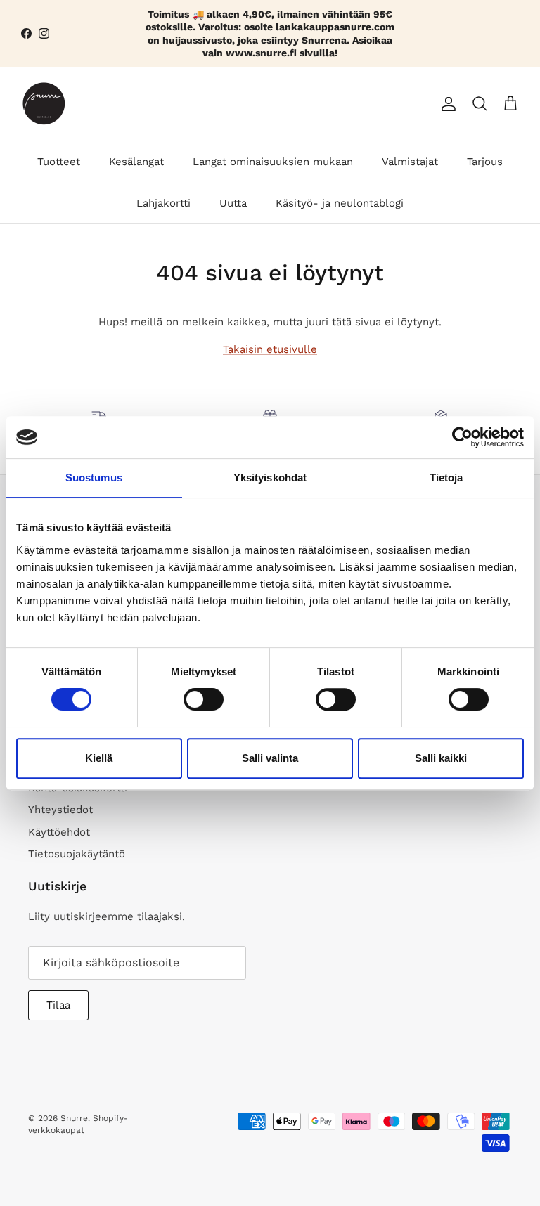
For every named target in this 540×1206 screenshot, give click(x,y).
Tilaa (58, 1005)
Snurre (74, 1118)
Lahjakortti (163, 203)
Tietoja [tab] (446, 478)
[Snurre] (44, 104)
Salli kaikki (441, 758)
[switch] (204, 699)
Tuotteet (58, 161)
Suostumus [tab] (93, 478)
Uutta (233, 203)
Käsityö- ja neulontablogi (340, 203)
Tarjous (485, 161)
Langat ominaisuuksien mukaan (273, 161)
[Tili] (446, 104)
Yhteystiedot (60, 809)
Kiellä (98, 758)
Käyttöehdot (59, 832)
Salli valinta (270, 758)
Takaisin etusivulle (270, 349)
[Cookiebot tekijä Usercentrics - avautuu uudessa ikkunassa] (462, 437)
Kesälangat (136, 161)
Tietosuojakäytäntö (76, 854)
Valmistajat (410, 161)
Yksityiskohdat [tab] (270, 478)
